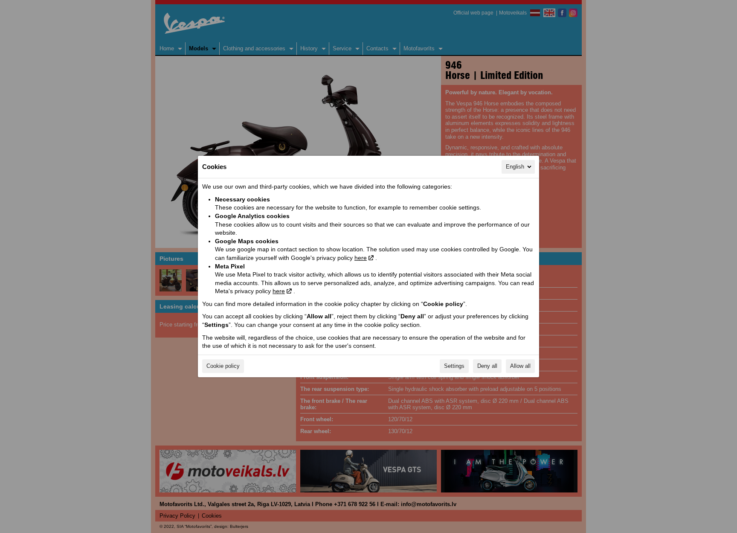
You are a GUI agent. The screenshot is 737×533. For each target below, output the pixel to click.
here (360, 257)
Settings (454, 366)
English (515, 166)
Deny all (487, 366)
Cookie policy (223, 366)
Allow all (520, 366)
